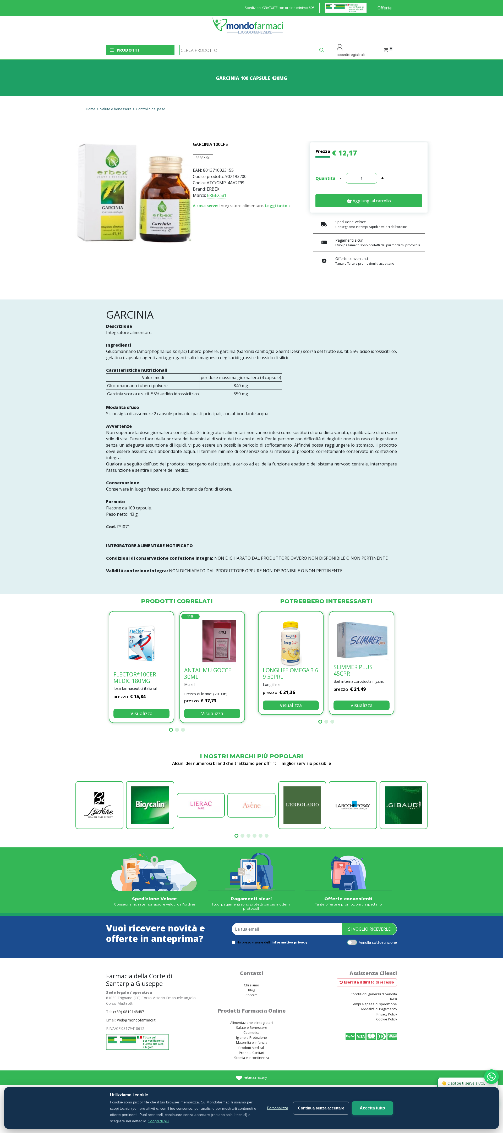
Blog (251, 990)
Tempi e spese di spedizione (374, 1004)
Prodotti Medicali (251, 1047)
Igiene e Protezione (251, 1037)
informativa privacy (289, 942)
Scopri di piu (158, 1121)
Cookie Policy (386, 1019)
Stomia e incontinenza (251, 1057)
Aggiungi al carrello (371, 201)
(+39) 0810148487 (128, 1011)
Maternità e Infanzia (251, 1042)
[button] (171, 730)
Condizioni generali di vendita (374, 994)
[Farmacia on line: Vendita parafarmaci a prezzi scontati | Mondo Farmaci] (249, 28)
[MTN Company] (251, 1078)
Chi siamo (251, 985)
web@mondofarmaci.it (136, 1020)
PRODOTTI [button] (128, 50)
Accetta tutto (372, 1108)
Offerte (385, 8)
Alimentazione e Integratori (251, 1022)
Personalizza (277, 1108)
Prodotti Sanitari (251, 1052)
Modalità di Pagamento (379, 1009)
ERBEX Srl (203, 157)
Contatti (251, 995)
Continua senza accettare (321, 1108)
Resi (393, 999)
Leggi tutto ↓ (278, 205)
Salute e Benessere (251, 1027)
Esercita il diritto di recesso (369, 982)
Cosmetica (251, 1032)
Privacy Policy (386, 1014)
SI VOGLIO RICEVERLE (369, 929)
